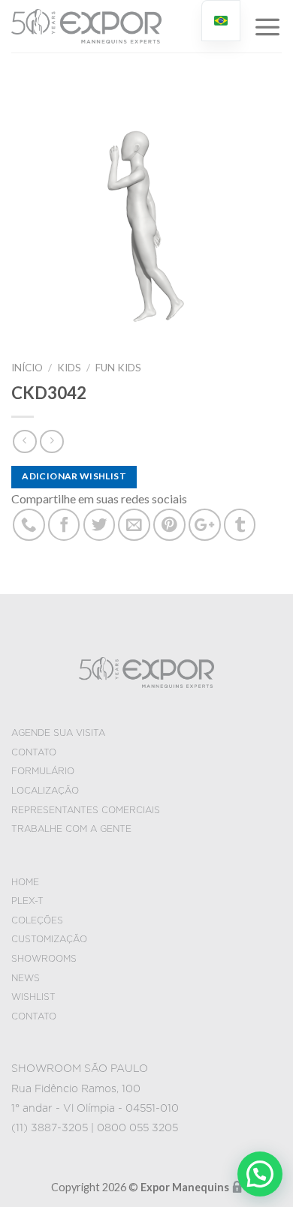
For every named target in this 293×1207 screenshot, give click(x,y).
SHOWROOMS (44, 958)
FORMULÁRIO (42, 771)
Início (27, 368)
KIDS (69, 368)
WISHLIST (33, 996)
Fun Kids (118, 368)
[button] (259, 1173)
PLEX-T (27, 900)
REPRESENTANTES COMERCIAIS (85, 810)
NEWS (25, 978)
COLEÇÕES (37, 920)
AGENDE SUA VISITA (58, 732)
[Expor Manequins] (86, 26)
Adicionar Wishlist (73, 476)
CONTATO (33, 752)
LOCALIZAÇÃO (45, 790)
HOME (25, 882)
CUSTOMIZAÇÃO (49, 939)
